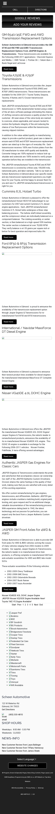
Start (14, 604)
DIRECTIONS (40, 10)
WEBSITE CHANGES (27, 765)
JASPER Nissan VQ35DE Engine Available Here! (23, 598)
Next (36, 604)
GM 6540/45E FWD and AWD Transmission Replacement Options (27, 36)
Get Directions (8, 709)
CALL (15, 10)
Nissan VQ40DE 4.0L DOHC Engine (26, 393)
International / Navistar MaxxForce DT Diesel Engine (26, 329)
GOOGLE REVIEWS (27, 18)
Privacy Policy (30, 788)
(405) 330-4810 (16, 714)
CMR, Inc (30, 777)
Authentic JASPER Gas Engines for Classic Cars (26, 464)
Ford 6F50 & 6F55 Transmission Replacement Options (24, 245)
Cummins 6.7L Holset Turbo (21, 191)
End (41, 604)
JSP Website (38, 777)
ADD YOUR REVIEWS (27, 24)
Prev (19, 604)
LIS (33, 794)
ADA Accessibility (17, 788)
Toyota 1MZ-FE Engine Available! (17, 601)
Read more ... (9, 69)
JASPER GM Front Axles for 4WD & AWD (26, 531)
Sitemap (40, 788)
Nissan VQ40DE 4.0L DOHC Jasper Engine (21, 595)
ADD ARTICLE (25, 794)
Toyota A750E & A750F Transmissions (18, 77)
